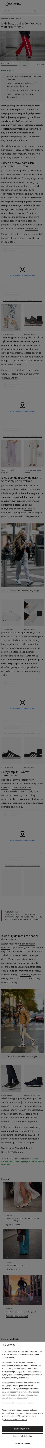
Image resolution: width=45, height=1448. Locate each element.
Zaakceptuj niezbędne (22, 1436)
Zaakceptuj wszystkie (22, 1429)
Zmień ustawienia (22, 1443)
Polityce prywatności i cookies (15, 1419)
